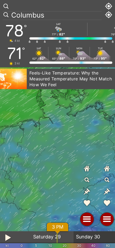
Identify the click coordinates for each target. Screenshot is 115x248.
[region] (57, 124)
